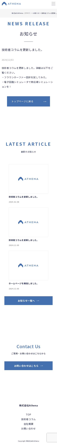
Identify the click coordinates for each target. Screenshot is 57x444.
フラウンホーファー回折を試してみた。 (26, 77)
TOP (28, 414)
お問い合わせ (28, 428)
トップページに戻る (22, 101)
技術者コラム (28, 419)
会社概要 (28, 424)
